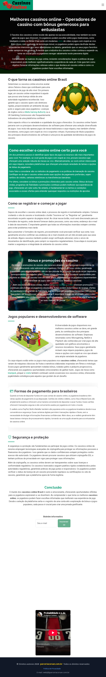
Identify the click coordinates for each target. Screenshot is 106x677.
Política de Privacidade (52, 668)
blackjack (12, 373)
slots (60, 41)
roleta (28, 373)
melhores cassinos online (61, 285)
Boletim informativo (53, 516)
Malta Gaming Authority (35, 112)
